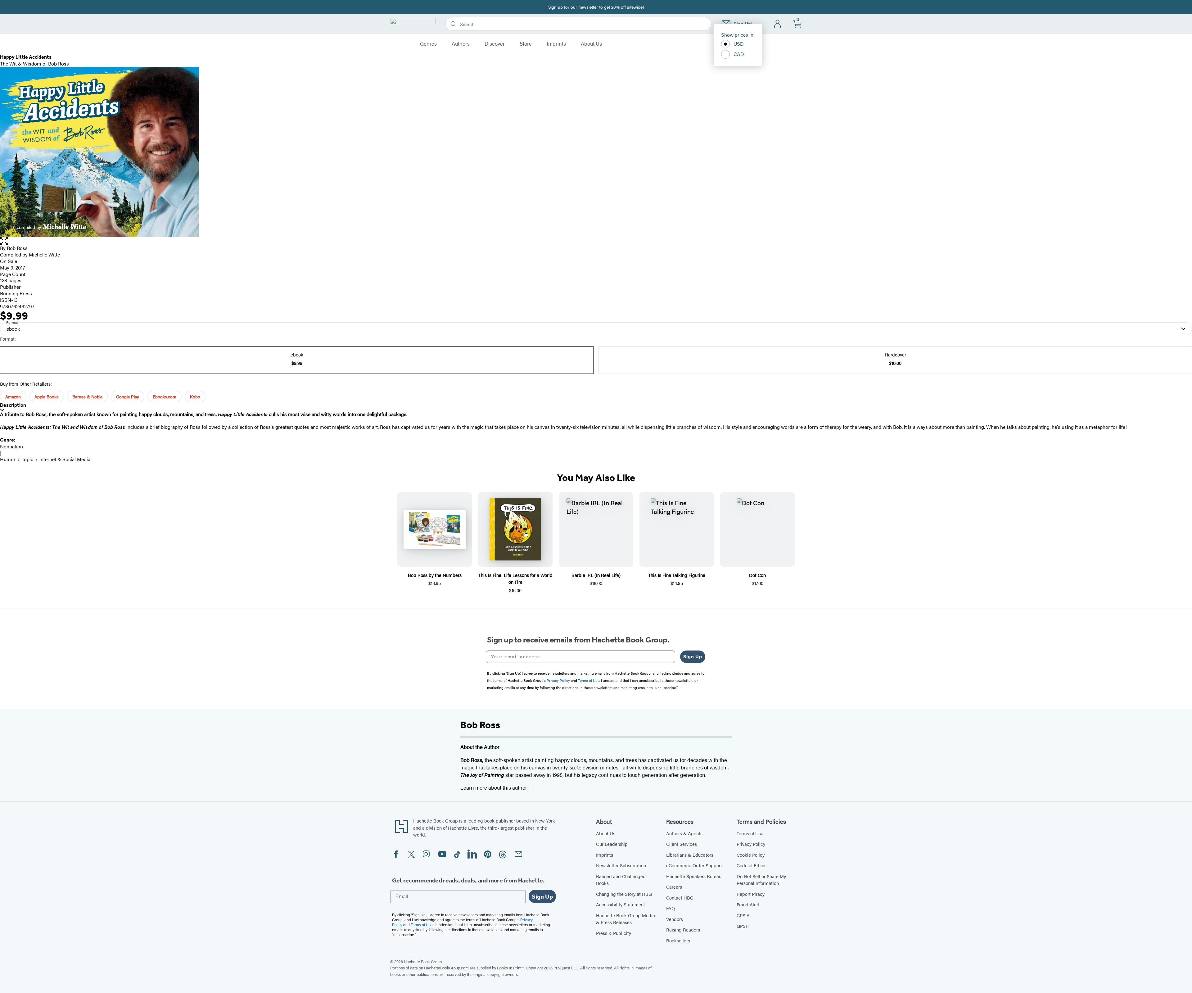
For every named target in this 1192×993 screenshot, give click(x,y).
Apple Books (46, 396)
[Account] (777, 24)
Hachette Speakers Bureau (693, 876)
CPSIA (743, 915)
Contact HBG (679, 897)
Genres (428, 43)
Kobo (195, 396)
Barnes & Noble (87, 396)
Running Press (16, 293)
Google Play (127, 396)
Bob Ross (17, 248)
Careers (674, 886)
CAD (739, 53)
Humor (8, 459)
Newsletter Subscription (621, 865)
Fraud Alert (748, 904)
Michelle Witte (44, 254)
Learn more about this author (494, 787)
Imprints (556, 43)
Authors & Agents (684, 833)
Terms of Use (750, 833)
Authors (461, 43)
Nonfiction (11, 446)
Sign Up (692, 657)
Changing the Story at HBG (624, 894)
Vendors (674, 919)
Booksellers (678, 940)
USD (739, 43)
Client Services (681, 844)
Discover (495, 43)
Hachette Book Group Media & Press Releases (625, 919)
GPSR (743, 926)
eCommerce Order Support (694, 865)
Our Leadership (612, 844)
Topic (27, 459)
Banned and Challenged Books (621, 879)
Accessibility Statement (620, 904)
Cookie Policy (751, 854)
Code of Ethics (751, 865)
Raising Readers (683, 929)
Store (526, 43)
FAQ (670, 908)
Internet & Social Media (64, 459)
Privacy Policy (751, 844)
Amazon (13, 396)
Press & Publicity (613, 933)
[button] (596, 241)
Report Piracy (751, 894)
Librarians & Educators (689, 854)
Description (13, 405)
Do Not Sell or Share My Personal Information (761, 879)
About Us (591, 43)
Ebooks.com (164, 396)
